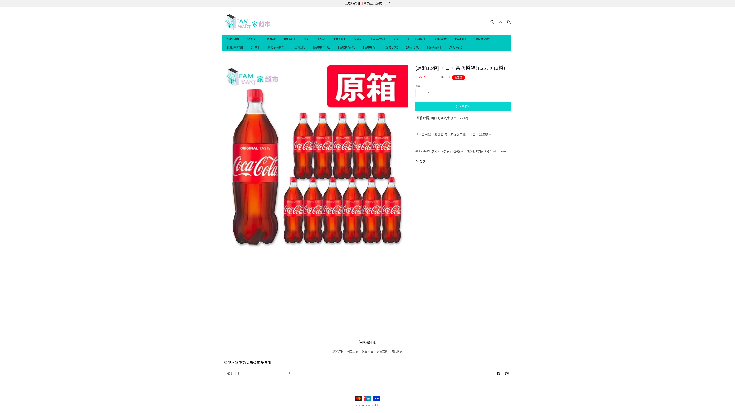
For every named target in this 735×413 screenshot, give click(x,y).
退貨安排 (382, 351)
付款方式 (352, 351)
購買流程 (338, 351)
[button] (492, 22)
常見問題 (397, 351)
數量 (418, 85)
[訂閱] (288, 373)
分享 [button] (422, 161)
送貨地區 (367, 351)
